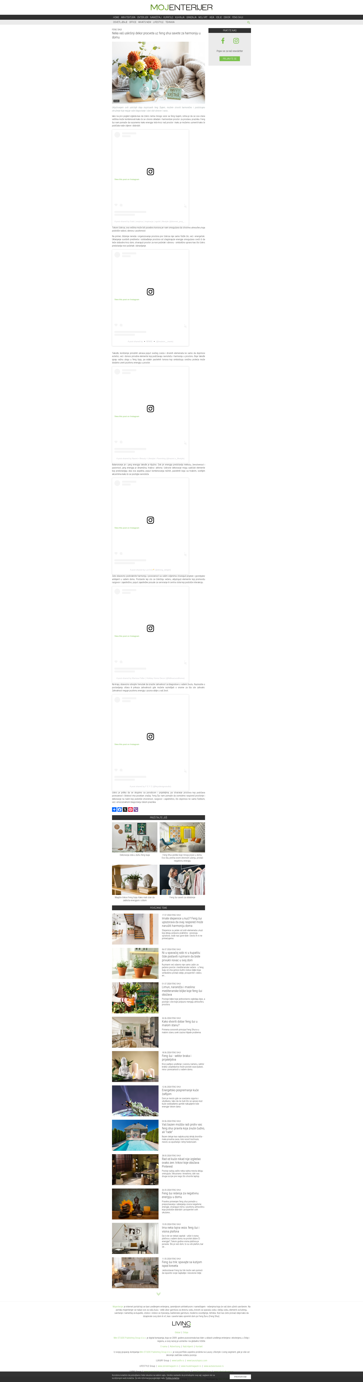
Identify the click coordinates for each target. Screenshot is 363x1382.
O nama (163, 1346)
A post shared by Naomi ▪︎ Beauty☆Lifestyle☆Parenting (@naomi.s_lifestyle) (150, 458)
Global (177, 1332)
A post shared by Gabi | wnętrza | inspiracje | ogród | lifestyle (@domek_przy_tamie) (152, 221)
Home (116, 17)
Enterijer (142, 17)
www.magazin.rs (168, 1366)
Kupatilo (168, 17)
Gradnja (191, 17)
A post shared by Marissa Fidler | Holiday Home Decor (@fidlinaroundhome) (150, 678)
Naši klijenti (188, 1346)
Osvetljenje (120, 22)
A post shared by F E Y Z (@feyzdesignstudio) (150, 786)
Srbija (185, 1332)
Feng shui (237, 17)
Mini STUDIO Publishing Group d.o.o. (130, 1337)
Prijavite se (230, 58)
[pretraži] (249, 23)
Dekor (227, 17)
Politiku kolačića (172, 1378)
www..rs (178, 1360)
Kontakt (199, 1346)
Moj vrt (203, 17)
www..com (197, 1360)
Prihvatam (240, 1377)
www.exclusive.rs (214, 1366)
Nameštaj (156, 17)
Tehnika (170, 22)
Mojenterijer (118, 1306)
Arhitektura (128, 17)
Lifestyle (158, 22)
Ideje (219, 17)
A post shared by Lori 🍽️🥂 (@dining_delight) (150, 570)
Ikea (211, 17)
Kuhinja (179, 17)
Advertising (175, 1346)
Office (132, 22)
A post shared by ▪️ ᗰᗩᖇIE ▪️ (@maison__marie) (150, 341)
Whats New (144, 22)
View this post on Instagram (126, 179)
